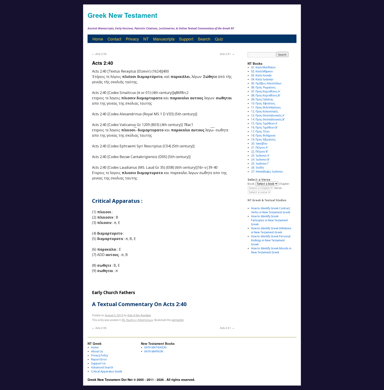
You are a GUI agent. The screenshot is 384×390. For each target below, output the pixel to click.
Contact (114, 39)
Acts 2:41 (227, 54)
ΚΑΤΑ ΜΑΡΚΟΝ (153, 351)
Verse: (278, 188)
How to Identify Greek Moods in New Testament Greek (271, 250)
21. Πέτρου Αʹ (259, 147)
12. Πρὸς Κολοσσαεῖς (264, 111)
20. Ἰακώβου (259, 143)
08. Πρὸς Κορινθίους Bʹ (265, 95)
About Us (97, 351)
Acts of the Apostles (139, 315)
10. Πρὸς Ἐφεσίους (263, 103)
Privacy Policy (99, 355)
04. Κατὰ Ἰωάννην (262, 79)
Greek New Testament (122, 15)
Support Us (98, 363)
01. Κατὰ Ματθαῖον (263, 67)
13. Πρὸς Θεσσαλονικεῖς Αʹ (268, 115)
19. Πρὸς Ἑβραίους (263, 139)
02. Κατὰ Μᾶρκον (262, 71)
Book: (251, 184)
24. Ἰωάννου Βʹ (260, 159)
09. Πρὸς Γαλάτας (262, 99)
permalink (178, 320)
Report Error (99, 359)
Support (186, 39)
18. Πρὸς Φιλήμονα (263, 135)
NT (146, 39)
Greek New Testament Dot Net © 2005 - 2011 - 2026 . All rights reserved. (141, 379)
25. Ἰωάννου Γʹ (260, 163)
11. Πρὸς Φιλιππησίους (266, 107)
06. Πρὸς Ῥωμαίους (263, 87)
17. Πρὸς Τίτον (260, 131)
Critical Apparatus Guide (106, 371)
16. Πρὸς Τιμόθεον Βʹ (264, 127)
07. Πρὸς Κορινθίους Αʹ (265, 91)
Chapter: (284, 184)
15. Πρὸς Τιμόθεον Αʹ (264, 123)
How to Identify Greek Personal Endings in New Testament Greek (270, 240)
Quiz (219, 39)
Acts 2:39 (99, 54)
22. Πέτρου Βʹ (259, 151)
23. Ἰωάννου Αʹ (260, 155)
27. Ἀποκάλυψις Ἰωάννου (267, 171)
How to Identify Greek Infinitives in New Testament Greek (271, 230)
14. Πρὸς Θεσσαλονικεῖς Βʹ (268, 119)
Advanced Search (102, 367)
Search (204, 39)
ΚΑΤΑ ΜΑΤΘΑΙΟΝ (155, 347)
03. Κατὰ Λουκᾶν (261, 75)
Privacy (132, 39)
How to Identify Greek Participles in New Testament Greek (269, 220)
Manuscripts (164, 39)
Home (97, 39)
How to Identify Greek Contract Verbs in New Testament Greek (270, 210)
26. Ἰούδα (257, 167)
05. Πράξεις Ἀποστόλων (137, 320)
